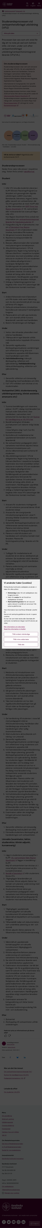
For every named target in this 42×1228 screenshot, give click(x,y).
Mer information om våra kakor (14, 627)
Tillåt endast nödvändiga (21, 634)
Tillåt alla (21, 645)
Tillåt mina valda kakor (21, 639)
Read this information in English (15, 629)
